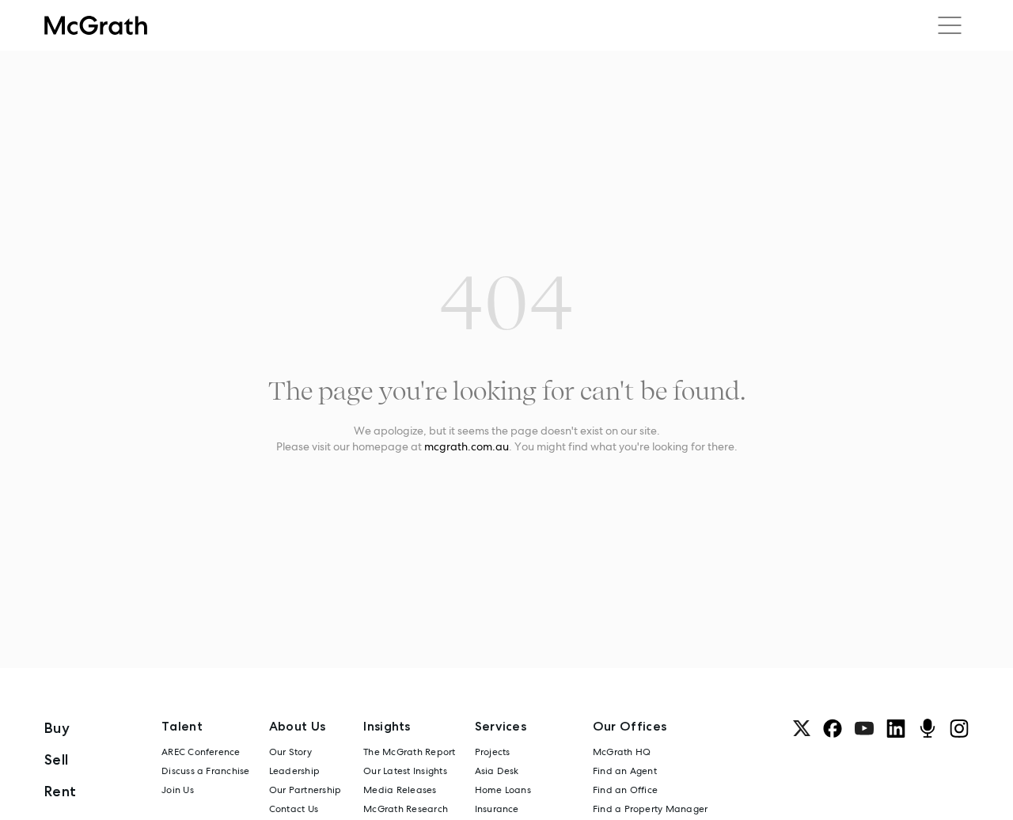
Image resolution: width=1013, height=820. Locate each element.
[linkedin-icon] (895, 728)
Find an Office (625, 790)
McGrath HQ (622, 752)
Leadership (294, 771)
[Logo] (95, 25)
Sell (56, 759)
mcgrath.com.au (466, 446)
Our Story (290, 752)
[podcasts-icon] (927, 728)
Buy (57, 728)
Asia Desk (497, 771)
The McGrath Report (409, 752)
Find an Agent (625, 771)
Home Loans (503, 790)
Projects (492, 752)
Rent (60, 791)
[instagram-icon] (959, 728)
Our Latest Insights (405, 771)
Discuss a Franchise (205, 771)
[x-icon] (801, 728)
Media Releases (399, 790)
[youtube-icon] (864, 728)
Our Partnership (305, 790)
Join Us (177, 790)
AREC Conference (201, 752)
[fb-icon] (832, 728)
